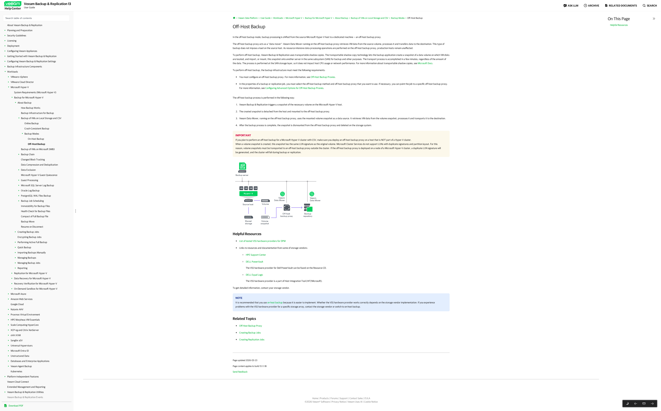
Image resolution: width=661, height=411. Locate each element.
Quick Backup (24, 247)
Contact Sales (356, 398)
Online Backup (31, 123)
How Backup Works (30, 107)
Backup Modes (31, 133)
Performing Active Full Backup (32, 242)
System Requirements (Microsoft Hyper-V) (35, 92)
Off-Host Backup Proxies (323, 77)
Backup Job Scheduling (32, 200)
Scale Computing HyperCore (25, 324)
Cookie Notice (371, 401)
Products (324, 398)
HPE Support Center (256, 254)
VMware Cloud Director (22, 82)
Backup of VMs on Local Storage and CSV (41, 118)
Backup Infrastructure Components (24, 66)
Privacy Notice (339, 401)
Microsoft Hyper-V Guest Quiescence (39, 175)
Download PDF (16, 405)
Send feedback (240, 371)
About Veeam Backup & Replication (24, 25)
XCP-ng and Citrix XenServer (25, 330)
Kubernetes (16, 371)
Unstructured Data (20, 356)
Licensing (11, 40)
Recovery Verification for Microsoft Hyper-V (35, 283)
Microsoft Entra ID (20, 350)
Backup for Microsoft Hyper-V (28, 97)
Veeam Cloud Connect (18, 381)
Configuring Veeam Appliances (22, 51)
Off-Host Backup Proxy (250, 325)
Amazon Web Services (22, 299)
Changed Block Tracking (33, 159)
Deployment (13, 45)
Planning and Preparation (19, 30)
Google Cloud (17, 304)
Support (344, 398)
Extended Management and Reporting (26, 387)
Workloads (12, 71)
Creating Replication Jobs (251, 339)
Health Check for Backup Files (35, 211)
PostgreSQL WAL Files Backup (36, 195)
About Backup (25, 102)
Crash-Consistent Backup (36, 128)
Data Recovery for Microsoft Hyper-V (32, 278)
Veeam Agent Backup (21, 366)
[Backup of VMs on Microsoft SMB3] (652, 404)
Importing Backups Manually (32, 252)
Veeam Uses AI (355, 401)
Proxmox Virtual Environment (25, 314)
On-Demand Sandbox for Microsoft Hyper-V (35, 288)
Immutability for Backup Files (35, 206)
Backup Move (27, 221)
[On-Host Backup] (636, 404)
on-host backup (275, 302)
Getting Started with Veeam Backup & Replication (31, 56)
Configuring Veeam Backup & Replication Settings (31, 61)
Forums (334, 398)
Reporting (22, 268)
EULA (367, 398)
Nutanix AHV (17, 309)
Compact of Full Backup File (34, 216)
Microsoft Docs (425, 63)
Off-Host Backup (36, 144)
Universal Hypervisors (22, 345)
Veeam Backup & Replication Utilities (25, 392)
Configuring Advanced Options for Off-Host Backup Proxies (294, 88)
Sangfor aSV (17, 340)
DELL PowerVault (254, 261)
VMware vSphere (19, 76)
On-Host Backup (36, 138)
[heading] (341, 233)
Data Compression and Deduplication (39, 164)
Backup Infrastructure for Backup (37, 113)
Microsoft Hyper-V (20, 87)
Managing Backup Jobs (29, 262)
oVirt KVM (16, 335)
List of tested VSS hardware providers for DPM (262, 241)
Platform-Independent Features (23, 376)
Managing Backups (27, 257)
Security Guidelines (16, 35)
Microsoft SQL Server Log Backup (37, 185)
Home (315, 398)
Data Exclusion (28, 169)
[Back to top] (644, 404)
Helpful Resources (619, 25)
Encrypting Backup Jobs (29, 237)
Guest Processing (29, 180)
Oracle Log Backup (30, 190)
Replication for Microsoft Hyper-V (30, 273)
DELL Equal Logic (254, 274)
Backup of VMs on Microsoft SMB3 (38, 149)
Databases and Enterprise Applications (30, 361)
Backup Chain (27, 154)
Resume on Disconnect (32, 226)
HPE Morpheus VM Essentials (25, 319)
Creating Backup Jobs (28, 231)
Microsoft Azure (18, 293)
